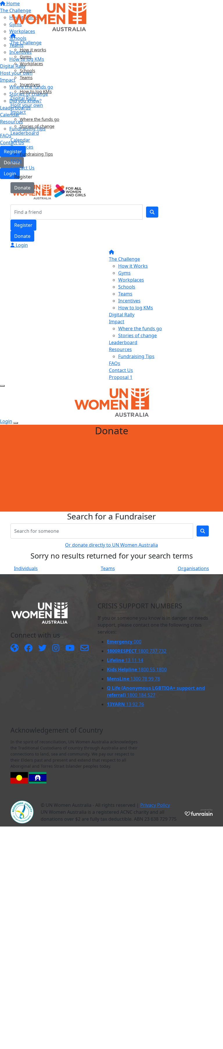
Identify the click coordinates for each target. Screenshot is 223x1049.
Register (23, 177)
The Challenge (26, 42)
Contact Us (22, 168)
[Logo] (48, 17)
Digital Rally (23, 98)
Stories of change (37, 126)
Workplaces (31, 63)
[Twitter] (42, 648)
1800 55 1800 (137, 669)
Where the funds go (39, 119)
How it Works (133, 266)
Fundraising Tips (36, 154)
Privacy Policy (155, 805)
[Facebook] (28, 648)
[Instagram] (56, 648)
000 (124, 641)
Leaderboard (24, 133)
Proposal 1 (120, 377)
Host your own (26, 105)
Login (21, 245)
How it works (33, 49)
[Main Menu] (2, 386)
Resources (21, 147)
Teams (26, 77)
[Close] (15, 423)
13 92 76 (125, 704)
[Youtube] (70, 648)
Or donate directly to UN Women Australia (111, 545)
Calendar (20, 140)
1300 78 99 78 (133, 679)
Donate (22, 188)
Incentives (30, 84)
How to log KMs (36, 91)
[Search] (152, 212)
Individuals (26, 568)
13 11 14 (125, 660)
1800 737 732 (136, 651)
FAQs (16, 161)
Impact (18, 112)
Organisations (193, 568)
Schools (27, 70)
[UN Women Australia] (14, 648)
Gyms (25, 56)
